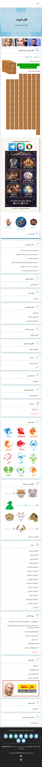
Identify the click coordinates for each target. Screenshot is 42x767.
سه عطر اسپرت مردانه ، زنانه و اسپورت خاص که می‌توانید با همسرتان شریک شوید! (23, 626)
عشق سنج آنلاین (33, 395)
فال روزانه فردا (34, 723)
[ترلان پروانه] (21, 42)
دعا (37, 367)
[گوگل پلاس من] (6, 736)
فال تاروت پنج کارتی (32, 579)
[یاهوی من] (36, 736)
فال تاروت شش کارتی (32, 583)
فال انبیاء (35, 298)
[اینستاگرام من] (21, 736)
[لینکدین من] (18, 740)
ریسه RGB (35, 409)
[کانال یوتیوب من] (23, 740)
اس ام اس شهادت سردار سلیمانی (29, 266)
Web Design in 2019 (34, 643)
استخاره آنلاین (34, 284)
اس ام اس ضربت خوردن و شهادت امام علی (27, 254)
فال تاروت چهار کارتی (26, 50)
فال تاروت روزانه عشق (32, 599)
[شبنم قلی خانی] (8, 42)
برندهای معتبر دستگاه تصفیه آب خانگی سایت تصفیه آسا (23, 621)
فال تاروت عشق (33, 595)
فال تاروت (21, 19)
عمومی (28, 233)
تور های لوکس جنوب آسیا (31, 631)
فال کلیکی (35, 381)
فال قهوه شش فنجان (32, 320)
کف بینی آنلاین (34, 335)
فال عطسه (35, 708)
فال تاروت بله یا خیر (33, 603)
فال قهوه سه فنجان (33, 316)
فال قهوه (35, 312)
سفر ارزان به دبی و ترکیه (31, 635)
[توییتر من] (11, 736)
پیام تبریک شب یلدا (33, 678)
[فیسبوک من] (26, 736)
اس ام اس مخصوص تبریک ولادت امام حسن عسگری (24, 262)
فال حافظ (35, 665)
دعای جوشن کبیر (33, 363)
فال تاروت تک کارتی (33, 567)
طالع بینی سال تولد (33, 536)
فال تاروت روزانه (33, 550)
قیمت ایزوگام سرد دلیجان (31, 647)
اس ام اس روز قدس (33, 258)
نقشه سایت (12, 752)
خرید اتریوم (35, 639)
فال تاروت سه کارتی (32, 571)
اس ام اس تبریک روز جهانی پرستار (29, 250)
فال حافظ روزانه (34, 669)
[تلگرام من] (31, 736)
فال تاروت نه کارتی (33, 587)
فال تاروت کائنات (33, 563)
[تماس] (16, 736)
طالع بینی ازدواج (34, 349)
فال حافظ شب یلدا (33, 673)
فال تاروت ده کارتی (33, 591)
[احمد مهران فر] (34, 42)
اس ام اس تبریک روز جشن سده (30, 270)
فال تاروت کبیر (34, 554)
